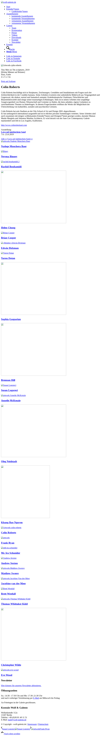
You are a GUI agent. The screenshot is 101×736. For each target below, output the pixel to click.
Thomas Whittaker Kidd (14, 603)
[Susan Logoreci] (8, 385)
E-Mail (36, 698)
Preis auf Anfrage (8, 81)
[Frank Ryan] (5, 538)
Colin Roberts (8, 532)
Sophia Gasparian (11, 319)
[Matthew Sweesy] (13, 568)
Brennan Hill (8, 380)
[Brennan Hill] (33, 375)
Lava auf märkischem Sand (13, 132)
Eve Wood (6, 675)
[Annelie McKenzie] (13, 395)
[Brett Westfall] (7, 588)
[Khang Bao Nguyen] (25, 517)
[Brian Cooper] (7, 233)
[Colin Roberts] (11, 527)
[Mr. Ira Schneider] (9, 548)
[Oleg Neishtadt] (33, 456)
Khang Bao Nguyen (12, 522)
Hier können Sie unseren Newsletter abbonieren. (21, 685)
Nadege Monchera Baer (14, 146)
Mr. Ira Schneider (10, 553)
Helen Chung (8, 227)
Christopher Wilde (11, 665)
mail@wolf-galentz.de (17, 720)
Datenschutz (43, 724)
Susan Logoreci (9, 390)
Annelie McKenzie (11, 400)
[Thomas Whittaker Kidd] (15, 599)
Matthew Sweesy (10, 573)
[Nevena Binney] (4, 151)
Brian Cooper (8, 237)
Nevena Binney (9, 156)
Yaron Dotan (8, 258)
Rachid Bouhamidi (11, 166)
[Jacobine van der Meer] (15, 578)
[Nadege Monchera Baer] (15, 141)
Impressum (32, 724)
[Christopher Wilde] (33, 660)
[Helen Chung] (33, 222)
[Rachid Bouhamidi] (10, 161)
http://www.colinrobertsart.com (14, 125)
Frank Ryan (7, 542)
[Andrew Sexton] (8, 558)
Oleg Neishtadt (9, 461)
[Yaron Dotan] (7, 253)
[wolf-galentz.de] (8, 2)
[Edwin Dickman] (13, 243)
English (9, 44)
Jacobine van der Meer (13, 583)
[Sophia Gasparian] (33, 314)
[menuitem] (53, 7)
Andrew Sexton (9, 563)
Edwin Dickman (10, 248)
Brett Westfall (8, 593)
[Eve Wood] (10, 670)
